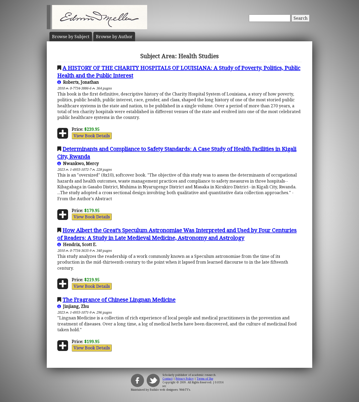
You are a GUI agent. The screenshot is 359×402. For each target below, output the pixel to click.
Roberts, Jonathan (80, 82)
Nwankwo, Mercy (80, 163)
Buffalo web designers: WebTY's (170, 389)
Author (114, 36)
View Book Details (92, 136)
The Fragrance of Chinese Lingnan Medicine (119, 299)
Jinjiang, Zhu (75, 306)
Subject (70, 36)
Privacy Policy (185, 378)
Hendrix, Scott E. (79, 244)
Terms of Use (205, 378)
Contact (167, 378)
